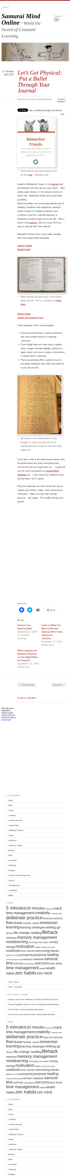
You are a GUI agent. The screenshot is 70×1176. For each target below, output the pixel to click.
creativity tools (56, 913)
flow (9, 923)
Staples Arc (22, 317)
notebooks (13, 950)
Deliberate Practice (15, 830)
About (6, 7)
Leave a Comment (61, 100)
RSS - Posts (13, 982)
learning (13, 927)
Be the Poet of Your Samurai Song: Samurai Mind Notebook (31, 1014)
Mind (10, 855)
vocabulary (12, 890)
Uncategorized (45, 99)
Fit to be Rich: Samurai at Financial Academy (26, 1009)
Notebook (12, 865)
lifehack (50, 932)
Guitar (10, 835)
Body (10, 805)
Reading (11, 870)
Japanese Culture (15, 845)
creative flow (13, 825)
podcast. (34, 222)
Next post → (58, 685)
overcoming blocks (47, 950)
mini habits (12, 860)
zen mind (44, 973)
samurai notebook (33, 959)
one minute (27, 950)
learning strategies (33, 927)
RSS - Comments (15, 987)
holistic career (31, 923)
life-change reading (27, 933)
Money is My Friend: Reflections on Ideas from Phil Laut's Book (33, 999)
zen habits (25, 972)
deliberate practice (24, 917)
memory (11, 937)
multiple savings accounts (45, 947)
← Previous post (26, 685)
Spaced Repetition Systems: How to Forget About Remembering (33, 1004)
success (42, 963)
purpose (40, 955)
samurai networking (13, 959)
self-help (18, 963)
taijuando (31, 99)
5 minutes (16, 908)
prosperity (26, 955)
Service (11, 880)
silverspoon (29, 963)
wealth (42, 968)
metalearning (17, 942)
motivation (24, 946)
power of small (13, 955)
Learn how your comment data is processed (8, 717)
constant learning (15, 820)
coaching (12, 815)
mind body (33, 942)
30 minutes (36, 908)
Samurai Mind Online (20, 19)
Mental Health (23, 249)
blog (30, 175)
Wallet (10, 895)
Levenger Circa (36, 317)
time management (22, 967)
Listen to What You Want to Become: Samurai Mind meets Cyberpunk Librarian (52, 632)
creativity (42, 913)
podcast (55, 184)
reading (52, 955)
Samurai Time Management (19, 875)
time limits (56, 963)
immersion (12, 840)
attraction (49, 909)
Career (11, 810)
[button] (36, 142)
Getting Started (24, 245)
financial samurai (53, 918)
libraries (11, 850)
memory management (37, 937)
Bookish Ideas (24, 314)
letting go (53, 927)
